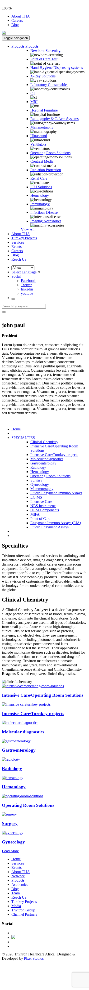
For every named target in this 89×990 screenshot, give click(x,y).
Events (16, 247)
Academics (19, 885)
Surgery (36, 480)
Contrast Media (41, 161)
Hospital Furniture (44, 110)
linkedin (27, 289)
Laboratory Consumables (49, 85)
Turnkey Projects (24, 238)
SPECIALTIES (23, 438)
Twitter (26, 285)
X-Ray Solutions (43, 76)
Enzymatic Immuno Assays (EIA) (55, 523)
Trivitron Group (23, 910)
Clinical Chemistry (44, 442)
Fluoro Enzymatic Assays (49, 527)
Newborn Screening (45, 51)
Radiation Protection (45, 170)
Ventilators (38, 144)
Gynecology (39, 484)
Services (17, 242)
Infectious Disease (44, 212)
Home (16, 429)
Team (15, 893)
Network (18, 876)
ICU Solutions (41, 187)
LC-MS (36, 497)
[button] (16, 276)
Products (17, 46)
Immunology (40, 204)
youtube (27, 293)
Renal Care (38, 178)
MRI (33, 102)
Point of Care (40, 519)
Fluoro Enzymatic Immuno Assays (56, 493)
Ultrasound (38, 136)
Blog (15, 25)
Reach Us (18, 259)
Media (16, 906)
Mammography (41, 127)
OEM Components (44, 510)
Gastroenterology (43, 463)
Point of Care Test (43, 59)
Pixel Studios (34, 958)
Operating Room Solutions (50, 153)
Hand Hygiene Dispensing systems (56, 68)
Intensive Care (41, 501)
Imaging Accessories (45, 221)
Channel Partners (24, 914)
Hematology (39, 195)
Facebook (28, 281)
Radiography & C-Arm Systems (54, 119)
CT (32, 93)
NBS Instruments (43, 506)
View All (27, 229)
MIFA (35, 514)
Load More (10, 851)
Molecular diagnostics (46, 459)
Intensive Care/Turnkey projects (54, 455)
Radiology (38, 467)
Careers (17, 20)
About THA (20, 16)
